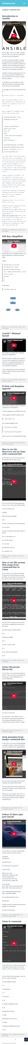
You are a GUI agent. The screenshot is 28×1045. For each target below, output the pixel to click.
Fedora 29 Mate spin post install (12, 815)
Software (6, 231)
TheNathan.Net (8, 3)
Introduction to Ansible (10, 17)
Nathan (15, 556)
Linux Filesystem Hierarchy (11, 668)
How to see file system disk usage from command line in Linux (13, 566)
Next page (26, 1039)
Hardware (6, 444)
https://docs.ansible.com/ (10, 215)
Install (5, 381)
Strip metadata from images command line (13, 738)
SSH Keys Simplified (12, 236)
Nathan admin (15, 229)
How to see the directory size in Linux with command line (14, 451)
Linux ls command (11, 921)
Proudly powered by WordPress (9, 1043)
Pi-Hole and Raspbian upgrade (13, 387)
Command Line (5, 731)
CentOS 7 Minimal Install (11, 334)
